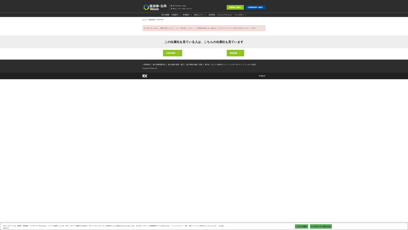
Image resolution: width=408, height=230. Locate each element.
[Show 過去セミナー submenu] (206, 15)
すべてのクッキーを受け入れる (321, 226)
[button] (235, 7)
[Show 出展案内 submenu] (180, 15)
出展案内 (174, 15)
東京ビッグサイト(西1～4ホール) (182, 9)
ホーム (144, 19)
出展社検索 (151, 19)
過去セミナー (199, 15)
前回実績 (212, 15)
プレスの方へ (239, 15)
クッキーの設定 (302, 226)
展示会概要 (165, 15)
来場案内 (186, 15)
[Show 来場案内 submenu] (191, 15)
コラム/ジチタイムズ (224, 15)
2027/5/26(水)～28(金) (179, 6)
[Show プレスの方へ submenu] (246, 15)
